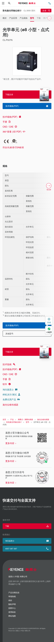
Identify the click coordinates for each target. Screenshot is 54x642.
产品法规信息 (13, 592)
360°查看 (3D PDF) (12, 131)
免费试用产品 (9, 399)
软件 (5, 384)
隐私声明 (12, 604)
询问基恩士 (8, 389)
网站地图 (12, 616)
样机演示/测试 (10, 394)
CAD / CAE (8, 126)
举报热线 (12, 596)
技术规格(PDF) (10, 116)
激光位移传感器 (10, 404)
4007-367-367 (11, 548)
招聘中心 (12, 608)
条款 (10, 600)
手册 (5, 121)
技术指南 (7, 364)
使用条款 (12, 612)
